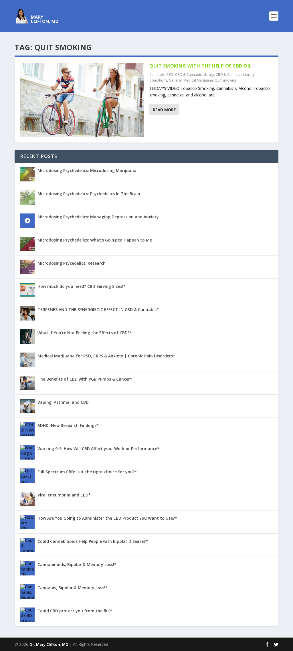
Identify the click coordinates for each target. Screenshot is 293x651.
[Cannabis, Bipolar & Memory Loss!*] (27, 591)
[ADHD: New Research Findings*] (27, 429)
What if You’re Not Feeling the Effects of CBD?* (84, 332)
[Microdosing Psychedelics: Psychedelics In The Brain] (27, 197)
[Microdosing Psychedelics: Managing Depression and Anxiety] (27, 220)
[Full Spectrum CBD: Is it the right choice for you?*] (27, 475)
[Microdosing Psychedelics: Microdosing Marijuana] (27, 174)
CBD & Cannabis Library (194, 74)
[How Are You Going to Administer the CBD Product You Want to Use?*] (27, 522)
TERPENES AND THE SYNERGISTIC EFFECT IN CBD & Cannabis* (98, 309)
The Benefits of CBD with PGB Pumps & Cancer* (84, 379)
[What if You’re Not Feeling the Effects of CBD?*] (27, 336)
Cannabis (157, 74)
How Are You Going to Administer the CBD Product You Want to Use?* (107, 518)
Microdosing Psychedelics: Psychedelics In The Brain (88, 193)
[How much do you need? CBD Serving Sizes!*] (27, 290)
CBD (169, 74)
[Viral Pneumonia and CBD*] (27, 499)
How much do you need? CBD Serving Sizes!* (81, 286)
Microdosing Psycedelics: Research (71, 263)
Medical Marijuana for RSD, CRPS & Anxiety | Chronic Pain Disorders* (106, 356)
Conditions (158, 80)
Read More (164, 109)
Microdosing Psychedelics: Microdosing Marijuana (86, 170)
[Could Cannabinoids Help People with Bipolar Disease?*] (27, 545)
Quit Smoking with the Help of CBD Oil (200, 66)
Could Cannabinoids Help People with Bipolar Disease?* (92, 541)
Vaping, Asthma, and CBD (63, 402)
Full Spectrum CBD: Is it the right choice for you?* (87, 471)
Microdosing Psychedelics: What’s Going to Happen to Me (94, 240)
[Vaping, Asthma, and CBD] (27, 406)
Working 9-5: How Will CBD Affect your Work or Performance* (98, 448)
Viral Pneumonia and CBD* (64, 495)
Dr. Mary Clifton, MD (48, 644)
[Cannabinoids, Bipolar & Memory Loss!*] (27, 568)
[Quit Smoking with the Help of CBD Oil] (82, 100)
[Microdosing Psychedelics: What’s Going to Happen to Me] (27, 244)
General (175, 80)
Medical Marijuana (198, 80)
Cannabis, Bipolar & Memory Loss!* (72, 587)
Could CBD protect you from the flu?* (75, 611)
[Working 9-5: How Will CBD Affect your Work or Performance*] (27, 452)
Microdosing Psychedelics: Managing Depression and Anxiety (98, 216)
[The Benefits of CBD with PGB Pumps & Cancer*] (27, 383)
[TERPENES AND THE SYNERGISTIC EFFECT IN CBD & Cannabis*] (27, 313)
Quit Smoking (225, 80)
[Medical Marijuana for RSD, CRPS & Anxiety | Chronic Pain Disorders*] (27, 360)
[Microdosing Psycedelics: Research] (27, 267)
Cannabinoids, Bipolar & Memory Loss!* (76, 564)
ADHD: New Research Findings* (68, 425)
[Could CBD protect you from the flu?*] (27, 615)
